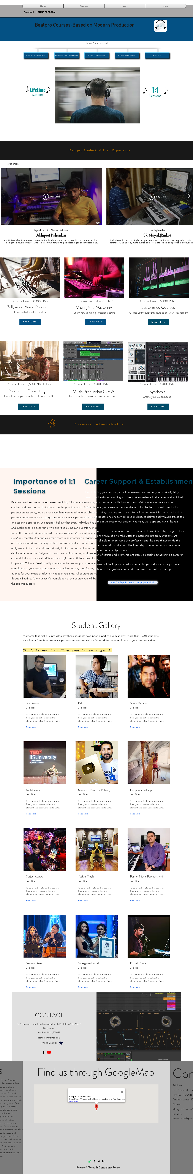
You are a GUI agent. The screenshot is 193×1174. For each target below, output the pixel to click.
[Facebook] (43, 1052)
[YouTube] (49, 1052)
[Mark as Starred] (61, 1043)
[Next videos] (189, 196)
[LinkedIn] (103, 1161)
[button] (84, 6)
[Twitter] (98, 1161)
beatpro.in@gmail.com (49, 1037)
